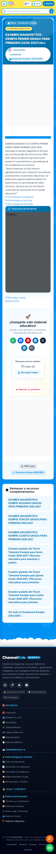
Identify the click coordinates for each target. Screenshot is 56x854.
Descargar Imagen (29, 372)
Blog (13, 23)
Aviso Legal (44, 844)
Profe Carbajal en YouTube (19, 203)
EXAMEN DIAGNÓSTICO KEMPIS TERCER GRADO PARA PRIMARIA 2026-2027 (27, 519)
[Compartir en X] (43, 340)
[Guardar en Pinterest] (28, 340)
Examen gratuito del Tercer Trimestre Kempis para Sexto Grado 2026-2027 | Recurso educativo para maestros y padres (25, 555)
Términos (23, 844)
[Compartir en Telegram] (35, 340)
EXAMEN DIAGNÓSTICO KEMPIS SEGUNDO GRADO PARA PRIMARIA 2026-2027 (24, 503)
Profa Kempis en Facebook (19, 196)
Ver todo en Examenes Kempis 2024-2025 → (26, 614)
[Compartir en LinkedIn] (24, 348)
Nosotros (28, 850)
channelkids (19, 50)
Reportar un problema (29, 389)
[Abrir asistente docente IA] (50, 848)
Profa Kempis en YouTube (18, 200)
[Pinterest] (12, 685)
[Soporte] (26, 685)
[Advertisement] (28, 98)
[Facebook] (5, 685)
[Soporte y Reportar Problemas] (50, 839)
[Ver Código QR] (32, 348)
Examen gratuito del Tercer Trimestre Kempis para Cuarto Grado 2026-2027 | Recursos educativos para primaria (26, 597)
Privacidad (11, 844)
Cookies (33, 844)
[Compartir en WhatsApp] (13, 340)
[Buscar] (51, 11)
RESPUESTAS (12, 301)
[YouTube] (19, 685)
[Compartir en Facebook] (20, 340)
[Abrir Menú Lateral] (4, 3)
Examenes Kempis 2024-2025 (34, 23)
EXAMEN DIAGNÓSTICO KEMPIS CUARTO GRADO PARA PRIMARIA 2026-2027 (27, 536)
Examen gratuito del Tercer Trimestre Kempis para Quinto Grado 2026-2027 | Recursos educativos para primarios (26, 577)
